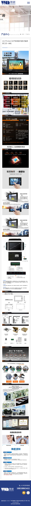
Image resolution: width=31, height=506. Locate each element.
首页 (23, 34)
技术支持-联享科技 (15, 503)
